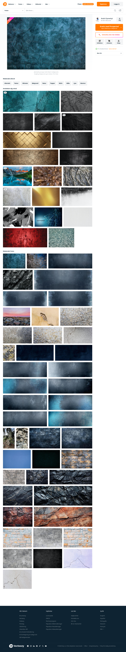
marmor (83, 83)
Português (103, 621)
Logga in (116, 4)
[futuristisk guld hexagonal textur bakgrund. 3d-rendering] (27, 140)
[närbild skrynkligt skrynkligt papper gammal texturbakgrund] (76, 101)
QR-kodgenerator (24, 637)
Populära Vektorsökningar (54, 624)
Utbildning (22, 626)
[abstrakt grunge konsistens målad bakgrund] (18, 217)
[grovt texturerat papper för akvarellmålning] (78, 217)
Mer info (99, 53)
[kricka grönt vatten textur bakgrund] (61, 237)
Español (102, 618)
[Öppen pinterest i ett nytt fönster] (37, 646)
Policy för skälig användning (107, 646)
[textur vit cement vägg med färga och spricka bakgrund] (76, 196)
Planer (80, 4)
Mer (46, 4)
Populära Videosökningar (54, 629)
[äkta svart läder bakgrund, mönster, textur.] (47, 121)
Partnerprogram (51, 621)
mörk (60, 83)
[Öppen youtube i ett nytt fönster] (46, 646)
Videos (29, 4)
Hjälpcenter (74, 616)
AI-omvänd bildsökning (26, 632)
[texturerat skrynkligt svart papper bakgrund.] (77, 121)
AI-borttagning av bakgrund (28, 634)
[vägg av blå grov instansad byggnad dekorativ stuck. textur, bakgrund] (17, 459)
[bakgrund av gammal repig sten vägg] (37, 261)
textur (16, 83)
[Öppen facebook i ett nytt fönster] (28, 646)
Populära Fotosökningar (53, 626)
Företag (21, 624)
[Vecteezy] (5, 4)
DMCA (48, 618)
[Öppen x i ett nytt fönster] (43, 646)
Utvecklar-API (23, 629)
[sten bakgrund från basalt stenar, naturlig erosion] (22, 438)
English (102, 616)
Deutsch (102, 624)
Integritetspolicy (93, 646)
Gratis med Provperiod (109, 27)
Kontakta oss (75, 618)
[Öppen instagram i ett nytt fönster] (31, 646)
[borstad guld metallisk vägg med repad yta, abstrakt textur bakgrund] (46, 196)
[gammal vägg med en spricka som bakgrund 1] (14, 477)
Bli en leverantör (76, 624)
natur (44, 83)
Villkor (86, 646)
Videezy (21, 621)
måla (68, 83)
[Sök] (115, 10)
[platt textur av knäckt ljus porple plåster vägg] (78, 558)
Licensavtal (49, 616)
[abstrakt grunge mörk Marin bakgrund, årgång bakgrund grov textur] (14, 261)
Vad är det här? (113, 49)
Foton (20, 4)
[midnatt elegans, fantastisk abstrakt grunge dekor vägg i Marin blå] (35, 353)
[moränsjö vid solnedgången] (17, 176)
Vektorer (11, 4)
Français (102, 626)
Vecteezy (22, 618)
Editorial (38, 4)
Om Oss (73, 621)
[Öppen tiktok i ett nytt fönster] (40, 646)
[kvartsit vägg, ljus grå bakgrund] (76, 459)
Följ (120, 20)
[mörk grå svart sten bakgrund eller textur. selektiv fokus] (77, 176)
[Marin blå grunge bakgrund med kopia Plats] (63, 280)
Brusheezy (22, 616)
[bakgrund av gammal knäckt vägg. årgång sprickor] (45, 317)
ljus (75, 83)
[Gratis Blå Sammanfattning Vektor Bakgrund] (48, 217)
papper (52, 83)
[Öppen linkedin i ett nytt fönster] (34, 646)
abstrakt (7, 83)
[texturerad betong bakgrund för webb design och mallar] (47, 537)
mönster (25, 83)
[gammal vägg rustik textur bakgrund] (17, 196)
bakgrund (35, 83)
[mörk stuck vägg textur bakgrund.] (46, 459)
